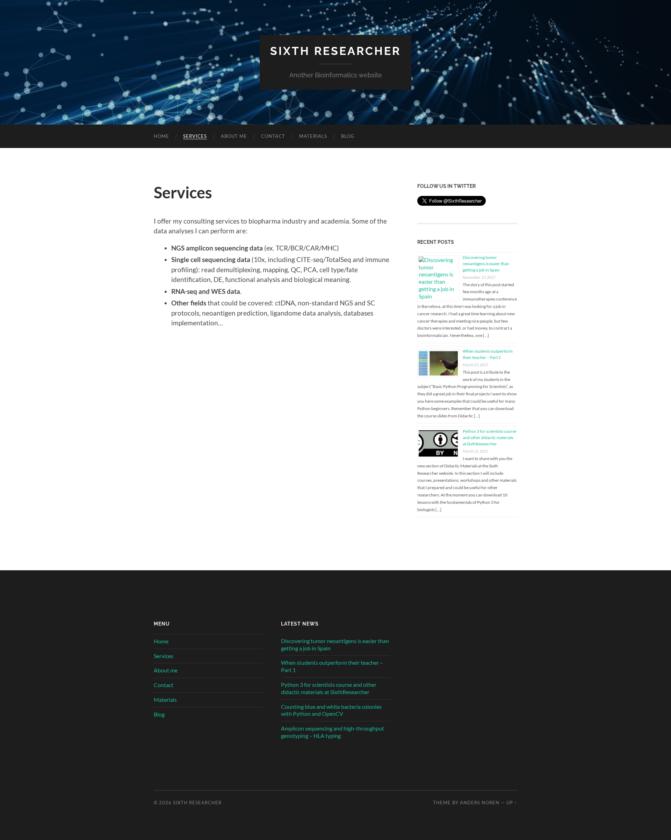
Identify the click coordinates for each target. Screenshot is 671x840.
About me (234, 136)
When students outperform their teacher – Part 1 (332, 666)
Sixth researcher (335, 50)
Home (161, 136)
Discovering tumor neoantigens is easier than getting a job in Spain (486, 264)
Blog (347, 136)
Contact (273, 136)
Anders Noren (479, 802)
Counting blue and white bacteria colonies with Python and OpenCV (331, 710)
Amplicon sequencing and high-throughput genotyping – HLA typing (332, 732)
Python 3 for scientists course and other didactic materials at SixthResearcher (489, 437)
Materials (313, 136)
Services (195, 136)
